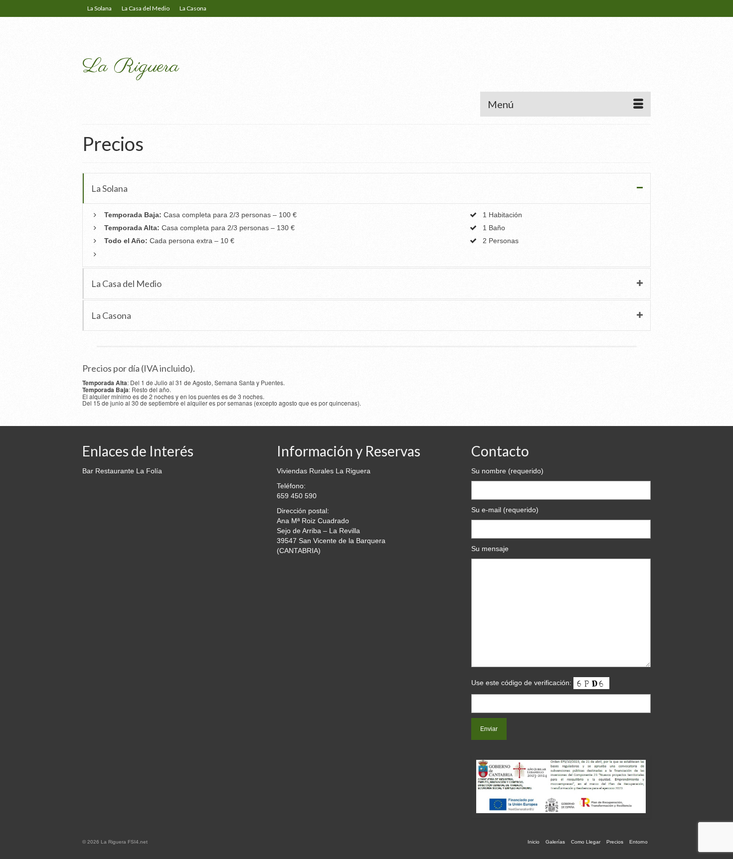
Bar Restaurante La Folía (122, 471)
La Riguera (130, 66)
